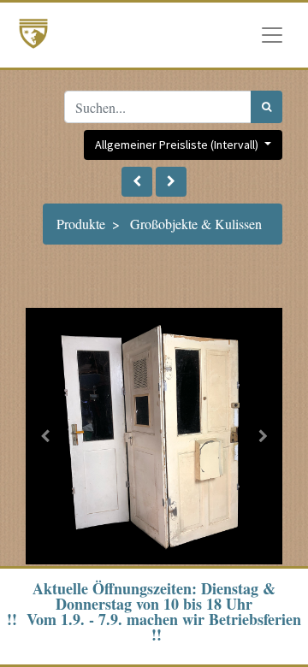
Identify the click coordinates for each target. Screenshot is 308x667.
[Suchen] (266, 107)
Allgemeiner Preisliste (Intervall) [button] (178, 144)
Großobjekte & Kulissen (196, 224)
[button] (136, 182)
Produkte (80, 224)
